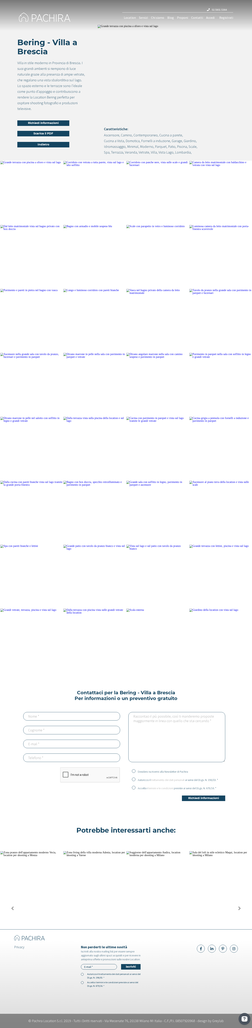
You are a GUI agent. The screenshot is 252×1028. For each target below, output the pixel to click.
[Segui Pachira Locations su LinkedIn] (212, 948)
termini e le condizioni (160, 788)
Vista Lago (165, 152)
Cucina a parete (170, 135)
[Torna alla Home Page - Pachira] (44, 17)
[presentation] (12, 908)
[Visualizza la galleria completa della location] (31, 193)
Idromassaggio (115, 146)
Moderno (146, 146)
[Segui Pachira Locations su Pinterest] (223, 948)
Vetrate (144, 152)
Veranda (131, 152)
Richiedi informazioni (43, 123)
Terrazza (117, 152)
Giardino (190, 141)
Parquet (161, 146)
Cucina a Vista (114, 141)
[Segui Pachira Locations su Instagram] (234, 948)
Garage (177, 141)
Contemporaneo (145, 135)
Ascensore (111, 135)
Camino (126, 135)
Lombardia (183, 152)
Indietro (43, 144)
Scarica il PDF (43, 133)
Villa (154, 152)
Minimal (132, 146)
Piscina (182, 146)
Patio (171, 146)
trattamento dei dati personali (167, 780)
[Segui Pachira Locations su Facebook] (201, 948)
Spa (106, 152)
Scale (192, 146)
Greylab (218, 1021)
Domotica (133, 141)
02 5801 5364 (219, 9)
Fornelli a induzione (155, 141)
